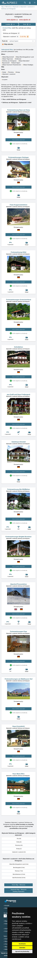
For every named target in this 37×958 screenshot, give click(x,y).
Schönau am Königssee (9, 61)
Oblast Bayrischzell (8, 57)
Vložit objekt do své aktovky (19, 144)
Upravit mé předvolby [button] (22, 951)
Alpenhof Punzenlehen (18, 584)
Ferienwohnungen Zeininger (18, 157)
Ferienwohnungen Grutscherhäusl (18, 299)
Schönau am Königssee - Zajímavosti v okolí (16, 102)
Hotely (4, 72)
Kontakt (7, 905)
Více (2, 66)
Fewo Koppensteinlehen (18, 205)
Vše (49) (19, 838)
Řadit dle (4, 41)
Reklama (7, 908)
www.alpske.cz (12, 20)
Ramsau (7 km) (19, 871)
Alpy (6, 946)
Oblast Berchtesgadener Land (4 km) (18, 864)
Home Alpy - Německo (18, 885)
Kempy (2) (19, 848)
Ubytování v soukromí (8, 74)
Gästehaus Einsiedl (19, 442)
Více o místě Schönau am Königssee (14, 99)
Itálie (6, 949)
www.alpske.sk (24, 20)
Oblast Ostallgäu (28, 64)
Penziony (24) (18, 845)
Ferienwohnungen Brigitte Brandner (18, 536)
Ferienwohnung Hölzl (18, 252)
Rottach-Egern (15, 63)
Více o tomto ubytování (18, 140)
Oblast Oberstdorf (24, 61)
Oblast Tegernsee (7, 59)
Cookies (7, 931)
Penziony (11, 72)
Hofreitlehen (18, 347)
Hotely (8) (18, 842)
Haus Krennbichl (18, 726)
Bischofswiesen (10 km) (19, 874)
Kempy (18, 72)
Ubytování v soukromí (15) (19, 852)
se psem (4, 79)
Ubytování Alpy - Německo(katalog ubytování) (18, 890)
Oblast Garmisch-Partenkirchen (11, 64)
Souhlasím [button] (22, 944)
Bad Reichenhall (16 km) (19, 877)
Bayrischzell (5, 63)
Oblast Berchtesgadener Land (25, 57)
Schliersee (18, 59)
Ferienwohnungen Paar (18, 631)
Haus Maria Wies (18, 774)
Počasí (18, 149)
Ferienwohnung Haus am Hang (18, 110)
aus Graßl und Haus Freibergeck (18, 394)
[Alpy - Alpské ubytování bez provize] (9, 2)
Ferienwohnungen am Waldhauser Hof (18, 679)
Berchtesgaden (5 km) (19, 867)
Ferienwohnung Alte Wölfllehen (18, 489)
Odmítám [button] (22, 947)
